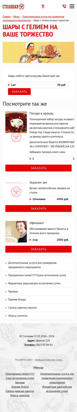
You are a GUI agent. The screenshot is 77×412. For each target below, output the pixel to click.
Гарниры (13, 291)
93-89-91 (64, 6)
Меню (16, 16)
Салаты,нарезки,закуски (22, 307)
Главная (6, 16)
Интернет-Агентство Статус (48, 359)
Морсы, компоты (18, 315)
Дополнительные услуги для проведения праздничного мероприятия (32, 265)
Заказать (19, 91)
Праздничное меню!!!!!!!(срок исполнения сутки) (37, 275)
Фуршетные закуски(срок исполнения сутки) (34, 283)
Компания (13, 6)
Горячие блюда (17, 299)
